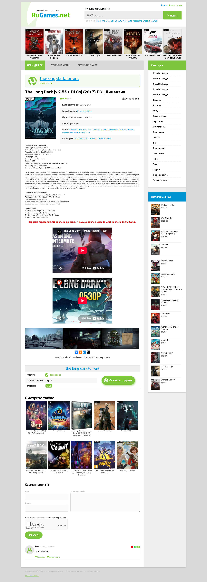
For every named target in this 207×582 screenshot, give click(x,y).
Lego (130, 20)
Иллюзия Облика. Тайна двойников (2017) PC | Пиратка (82, 472)
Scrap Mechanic (168, 274)
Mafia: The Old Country (133, 56)
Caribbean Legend (127, 470)
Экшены (93, 138)
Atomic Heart (167, 261)
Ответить (41, 557)
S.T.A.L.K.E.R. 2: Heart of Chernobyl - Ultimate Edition (171, 289)
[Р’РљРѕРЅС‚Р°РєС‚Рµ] (76, 352)
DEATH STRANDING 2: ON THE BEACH (172, 56)
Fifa (97, 20)
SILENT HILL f (167, 353)
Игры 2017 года (81, 138)
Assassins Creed (140, 20)
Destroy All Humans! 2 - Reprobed (104, 471)
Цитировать (54, 557)
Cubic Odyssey (59, 431)
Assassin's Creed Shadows (34, 56)
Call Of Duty (116, 20)
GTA (108, 20)
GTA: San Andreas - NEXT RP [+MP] (169, 232)
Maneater (165, 340)
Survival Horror (75, 129)
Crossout (165, 245)
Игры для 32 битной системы (95, 129)
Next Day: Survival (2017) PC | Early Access (36, 471)
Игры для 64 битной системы (121, 129)
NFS (125, 20)
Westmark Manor (127, 431)
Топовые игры (60, 65)
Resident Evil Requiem (54, 56)
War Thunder (166, 218)
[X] (88, 352)
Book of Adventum (104, 431)
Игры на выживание (71, 132)
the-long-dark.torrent (59, 78)
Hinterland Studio (84, 111)
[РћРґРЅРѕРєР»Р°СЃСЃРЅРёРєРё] (80, 352)
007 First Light (94, 55)
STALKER (153, 20)
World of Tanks (167, 205)
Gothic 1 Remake (74, 55)
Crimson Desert (113, 55)
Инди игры (85, 132)
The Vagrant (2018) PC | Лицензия (59, 471)
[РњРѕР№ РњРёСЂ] (84, 352)
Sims (102, 20)
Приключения (104, 138)
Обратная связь (32, 576)
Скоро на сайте (87, 65)
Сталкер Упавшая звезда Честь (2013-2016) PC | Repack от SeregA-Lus (82, 433)
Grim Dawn (166, 314)
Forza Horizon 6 (152, 55)
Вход (165, 5)
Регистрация (176, 5)
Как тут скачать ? (46, 84)
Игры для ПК (35, 65)
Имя (37, 546)
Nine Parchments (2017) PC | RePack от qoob (36, 432)
